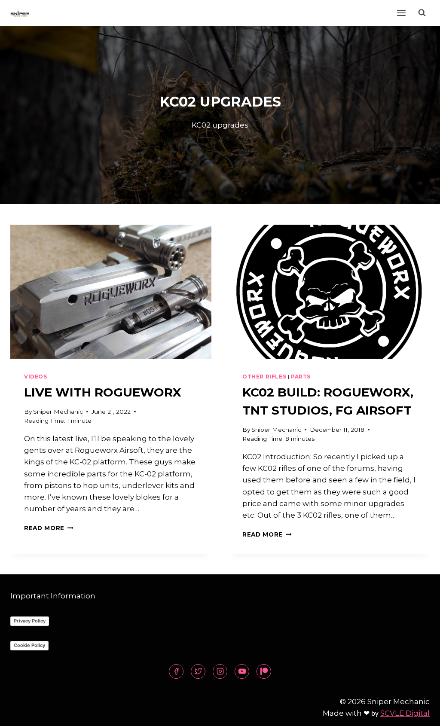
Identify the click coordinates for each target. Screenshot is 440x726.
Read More (48, 528)
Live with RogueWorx (102, 392)
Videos (35, 376)
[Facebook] (176, 671)
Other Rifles (264, 376)
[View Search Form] (422, 13)
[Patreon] (264, 671)
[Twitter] (198, 671)
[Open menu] (401, 12)
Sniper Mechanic (58, 411)
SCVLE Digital (405, 713)
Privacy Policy (30, 621)
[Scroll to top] (418, 713)
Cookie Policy (29, 645)
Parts (301, 376)
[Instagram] (220, 671)
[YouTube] (242, 671)
